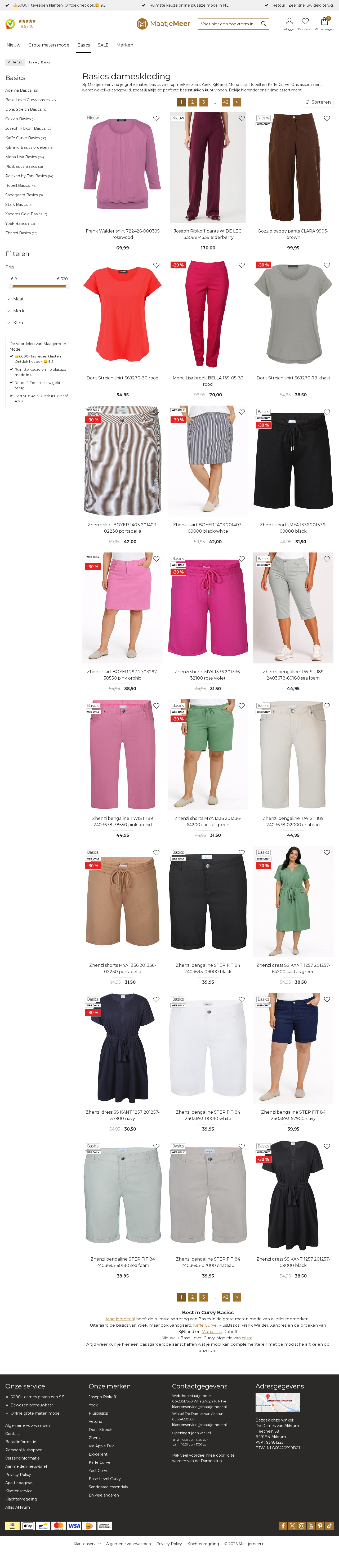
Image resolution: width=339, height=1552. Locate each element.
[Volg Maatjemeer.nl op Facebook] (283, 1526)
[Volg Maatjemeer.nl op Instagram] (301, 1526)
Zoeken (263, 24)
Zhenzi (95, 1437)
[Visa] (74, 1526)
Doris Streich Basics (26, 109)
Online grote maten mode (35, 1413)
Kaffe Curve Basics (25, 138)
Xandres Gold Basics (26, 214)
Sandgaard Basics (24, 195)
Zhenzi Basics (21, 233)
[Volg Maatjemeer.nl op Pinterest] (320, 1526)
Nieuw (13, 45)
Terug (17, 62)
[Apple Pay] (28, 1526)
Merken (125, 45)
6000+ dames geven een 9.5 (37, 1397)
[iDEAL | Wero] (12, 1526)
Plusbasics (98, 1413)
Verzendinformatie (22, 1458)
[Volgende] (237, 102)
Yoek (93, 1405)
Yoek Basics (20, 223)
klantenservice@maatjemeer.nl (199, 1407)
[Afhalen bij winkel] (104, 1526)
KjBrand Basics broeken (30, 147)
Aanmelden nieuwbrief (26, 1466)
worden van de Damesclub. (197, 1460)
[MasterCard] (58, 1526)
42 (226, 102)
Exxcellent (98, 1454)
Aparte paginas (19, 1482)
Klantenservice (19, 1491)
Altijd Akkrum (17, 1507)
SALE (103, 45)
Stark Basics (18, 204)
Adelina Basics (21, 90)
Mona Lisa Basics (24, 157)
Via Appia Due (102, 1446)
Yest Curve (99, 1470)
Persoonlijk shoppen (24, 1450)
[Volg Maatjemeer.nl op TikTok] (329, 1526)
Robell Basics (21, 185)
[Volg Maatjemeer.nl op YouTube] (311, 1526)
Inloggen (289, 29)
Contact (12, 1433)
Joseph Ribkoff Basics (28, 128)
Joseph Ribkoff (102, 1397)
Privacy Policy (18, 1474)
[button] (39, 299)
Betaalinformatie (20, 1441)
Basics (83, 45)
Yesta (247, 1337)
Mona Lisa (212, 1331)
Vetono (95, 1421)
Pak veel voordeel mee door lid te (203, 1455)
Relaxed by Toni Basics (29, 176)
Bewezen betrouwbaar (32, 1405)
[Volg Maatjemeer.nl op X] (292, 1526)
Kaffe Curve (205, 1325)
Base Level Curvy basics (31, 99)
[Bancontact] (43, 1526)
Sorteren (321, 102)
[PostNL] (89, 1526)
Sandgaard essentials (108, 1487)
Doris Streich (100, 1429)
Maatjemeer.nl (120, 1318)
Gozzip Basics (20, 119)
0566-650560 (183, 1419)
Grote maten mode (48, 45)
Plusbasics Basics (24, 166)
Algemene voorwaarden (27, 1425)
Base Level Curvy (105, 1478)
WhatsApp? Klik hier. (211, 1401)
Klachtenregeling (21, 1499)
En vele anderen (104, 1495)
